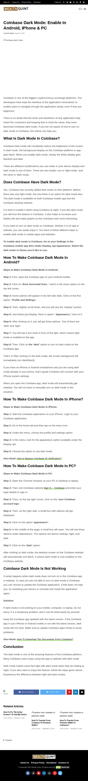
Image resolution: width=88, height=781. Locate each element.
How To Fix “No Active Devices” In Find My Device (15, 713)
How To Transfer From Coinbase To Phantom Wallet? (41, 722)
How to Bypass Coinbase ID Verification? (39, 458)
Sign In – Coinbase (54, 488)
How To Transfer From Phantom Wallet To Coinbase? (69, 722)
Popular (9, 740)
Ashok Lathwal (9, 33)
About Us (6, 2)
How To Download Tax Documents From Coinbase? (45, 639)
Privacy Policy (26, 2)
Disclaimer (37, 2)
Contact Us (15, 2)
